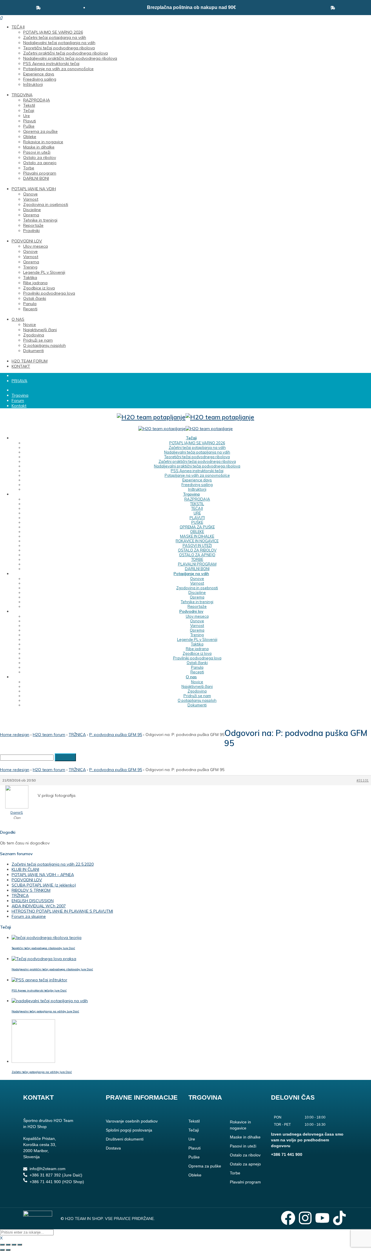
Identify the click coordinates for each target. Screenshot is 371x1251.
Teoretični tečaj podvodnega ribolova (59, 47)
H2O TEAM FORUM (30, 361)
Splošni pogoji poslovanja (129, 1130)
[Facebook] (288, 1218)
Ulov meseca (35, 246)
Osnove (30, 194)
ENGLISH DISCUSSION (33, 900)
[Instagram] (305, 1218)
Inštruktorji (33, 84)
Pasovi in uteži (36, 152)
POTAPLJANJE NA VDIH (34, 188)
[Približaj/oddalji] (2, 1244)
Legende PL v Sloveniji (44, 272)
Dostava (113, 1148)
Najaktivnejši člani (40, 329)
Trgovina (20, 395)
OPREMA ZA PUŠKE (197, 527)
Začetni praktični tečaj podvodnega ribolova (65, 53)
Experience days (38, 74)
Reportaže (33, 225)
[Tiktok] (339, 1218)
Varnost (30, 199)
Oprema (31, 214)
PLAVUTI (197, 517)
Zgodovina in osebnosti (45, 204)
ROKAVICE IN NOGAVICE (197, 541)
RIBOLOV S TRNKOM (31, 890)
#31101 (363, 780)
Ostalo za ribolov (39, 157)
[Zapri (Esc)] (19, 1244)
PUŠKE (197, 522)
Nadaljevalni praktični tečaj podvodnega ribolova (70, 58)
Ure (26, 115)
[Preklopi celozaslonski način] (8, 1244)
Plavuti (29, 121)
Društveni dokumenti (124, 1139)
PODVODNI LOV (27, 241)
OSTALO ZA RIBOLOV (197, 550)
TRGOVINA (22, 94)
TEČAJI (18, 27)
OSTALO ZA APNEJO (197, 554)
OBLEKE (197, 531)
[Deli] (14, 1244)
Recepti (30, 308)
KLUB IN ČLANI (25, 869)
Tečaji (28, 110)
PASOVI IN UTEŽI (197, 545)
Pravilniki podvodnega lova (49, 293)
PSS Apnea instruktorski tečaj (51, 63)
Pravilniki (31, 230)
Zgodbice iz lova (39, 288)
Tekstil (29, 105)
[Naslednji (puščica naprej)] (8, 1250)
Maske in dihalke (38, 147)
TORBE (197, 559)
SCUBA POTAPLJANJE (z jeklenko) (44, 885)
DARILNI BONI (36, 178)
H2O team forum (49, 734)
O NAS (18, 319)
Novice (29, 324)
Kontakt (19, 405)
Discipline (32, 209)
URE (197, 513)
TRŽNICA (77, 734)
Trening (30, 267)
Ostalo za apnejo (40, 162)
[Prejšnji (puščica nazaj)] (2, 1250)
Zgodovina (33, 335)
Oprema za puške (40, 131)
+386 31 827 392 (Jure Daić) (56, 1175)
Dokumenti (33, 350)
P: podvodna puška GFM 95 (115, 734)
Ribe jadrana (35, 282)
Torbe (28, 168)
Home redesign (14, 734)
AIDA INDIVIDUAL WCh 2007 (39, 906)
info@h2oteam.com (48, 1168)
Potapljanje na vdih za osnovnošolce (58, 68)
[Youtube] (322, 1218)
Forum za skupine (29, 916)
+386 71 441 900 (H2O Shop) (57, 1181)
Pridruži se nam (38, 340)
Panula (30, 303)
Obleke (29, 136)
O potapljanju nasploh (44, 345)
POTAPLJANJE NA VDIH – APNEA (43, 874)
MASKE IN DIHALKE (197, 536)
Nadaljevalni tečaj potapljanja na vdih (59, 42)
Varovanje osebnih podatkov (132, 1121)
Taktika (30, 277)
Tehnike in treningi (40, 220)
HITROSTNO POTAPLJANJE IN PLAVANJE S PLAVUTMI (62, 911)
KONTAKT (21, 366)
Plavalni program (39, 173)
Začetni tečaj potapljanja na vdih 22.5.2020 (53, 864)
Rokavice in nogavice (43, 141)
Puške (28, 126)
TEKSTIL (197, 503)
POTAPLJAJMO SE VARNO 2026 (53, 32)
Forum (18, 400)
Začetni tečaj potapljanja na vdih (54, 37)
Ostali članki (34, 298)
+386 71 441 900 (286, 1154)
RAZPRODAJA (36, 100)
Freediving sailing (39, 79)
